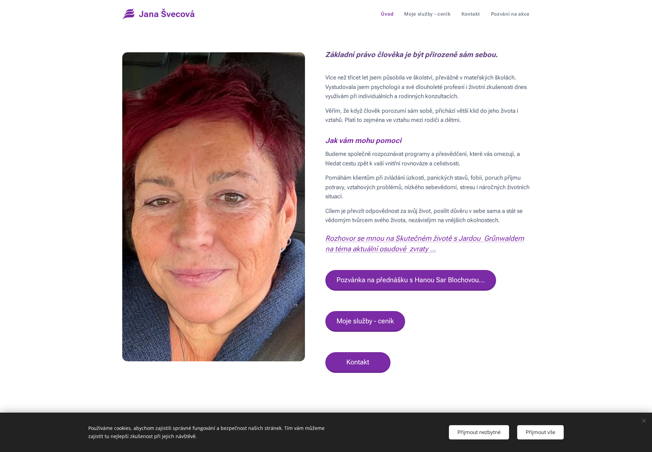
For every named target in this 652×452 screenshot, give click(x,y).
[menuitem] (389, 13)
